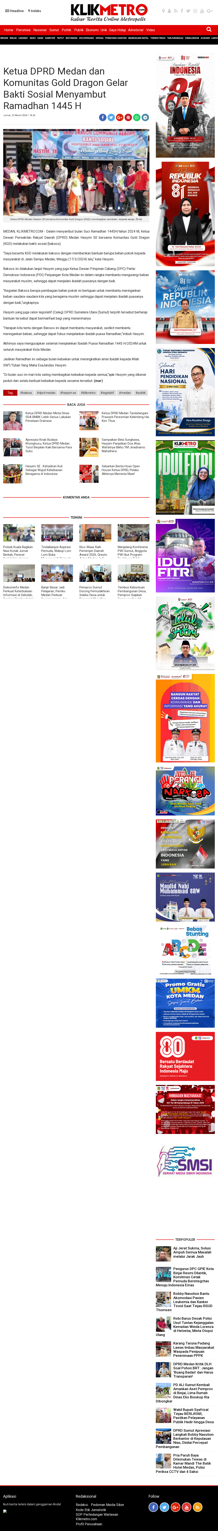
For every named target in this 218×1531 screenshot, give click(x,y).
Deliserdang (86, 38)
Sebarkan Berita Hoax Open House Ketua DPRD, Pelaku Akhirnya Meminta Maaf (121, 470)
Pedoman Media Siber (107, 1505)
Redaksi (82, 1505)
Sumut (54, 30)
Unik (104, 30)
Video (150, 30)
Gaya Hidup (117, 30)
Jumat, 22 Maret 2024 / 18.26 (19, 115)
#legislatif (107, 392)
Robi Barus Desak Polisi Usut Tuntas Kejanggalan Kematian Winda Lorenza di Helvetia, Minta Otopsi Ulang (185, 1326)
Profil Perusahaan (89, 1524)
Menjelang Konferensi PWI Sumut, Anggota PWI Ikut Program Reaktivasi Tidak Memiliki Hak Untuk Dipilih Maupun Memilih (133, 556)
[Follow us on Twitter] (164, 1507)
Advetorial (135, 30)
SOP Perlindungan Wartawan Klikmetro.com (97, 1517)
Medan (4, 38)
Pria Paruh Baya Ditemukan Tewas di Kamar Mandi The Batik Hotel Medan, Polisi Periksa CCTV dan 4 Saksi (183, 1463)
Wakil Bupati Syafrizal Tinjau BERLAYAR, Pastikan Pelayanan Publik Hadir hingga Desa (193, 1416)
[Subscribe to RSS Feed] (197, 1507)
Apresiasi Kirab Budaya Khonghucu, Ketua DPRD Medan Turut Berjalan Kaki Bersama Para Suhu (49, 445)
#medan (125, 392)
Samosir (50, 38)
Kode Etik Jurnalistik (91, 1510)
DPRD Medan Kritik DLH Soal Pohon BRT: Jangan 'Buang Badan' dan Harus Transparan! (193, 1370)
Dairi (40, 38)
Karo (33, 38)
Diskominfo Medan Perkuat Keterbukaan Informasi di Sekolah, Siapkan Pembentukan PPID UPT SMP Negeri (18, 595)
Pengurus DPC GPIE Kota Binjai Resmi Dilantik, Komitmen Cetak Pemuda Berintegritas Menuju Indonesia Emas (185, 1277)
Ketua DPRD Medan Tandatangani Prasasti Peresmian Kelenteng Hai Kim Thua (125, 417)
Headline (16, 11)
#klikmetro (88, 392)
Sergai (99, 38)
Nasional (39, 30)
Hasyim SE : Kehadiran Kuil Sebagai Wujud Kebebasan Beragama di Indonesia (44, 470)
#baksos (26, 392)
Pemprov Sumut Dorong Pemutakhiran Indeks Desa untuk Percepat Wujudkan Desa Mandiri (94, 595)
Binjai (13, 38)
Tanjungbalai (175, 38)
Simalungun (192, 38)
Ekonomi (92, 30)
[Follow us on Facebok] (153, 1507)
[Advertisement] (185, 1209)
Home (8, 30)
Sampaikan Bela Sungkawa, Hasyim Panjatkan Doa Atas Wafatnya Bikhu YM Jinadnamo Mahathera (123, 445)
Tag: (10, 392)
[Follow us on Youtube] (186, 1507)
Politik (66, 30)
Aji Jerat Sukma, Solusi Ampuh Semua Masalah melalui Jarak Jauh (192, 1252)
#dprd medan (46, 392)
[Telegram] (145, 117)
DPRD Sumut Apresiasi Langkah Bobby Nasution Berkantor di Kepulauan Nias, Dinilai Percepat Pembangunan (185, 1438)
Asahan (205, 38)
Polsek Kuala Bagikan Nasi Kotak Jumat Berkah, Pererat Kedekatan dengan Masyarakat (18, 554)
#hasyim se (68, 392)
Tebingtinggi (157, 38)
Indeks (35, 11)
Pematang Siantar (116, 38)
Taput (60, 38)
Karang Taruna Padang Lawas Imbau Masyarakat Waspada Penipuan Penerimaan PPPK (193, 1349)
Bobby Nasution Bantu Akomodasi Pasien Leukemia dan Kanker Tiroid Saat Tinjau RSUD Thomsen (184, 1301)
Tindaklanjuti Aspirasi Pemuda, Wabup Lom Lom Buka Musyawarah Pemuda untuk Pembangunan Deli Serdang (56, 556)
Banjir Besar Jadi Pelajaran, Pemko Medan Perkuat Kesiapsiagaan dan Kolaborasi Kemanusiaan (54, 596)
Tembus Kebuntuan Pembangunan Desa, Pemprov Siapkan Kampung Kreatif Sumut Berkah (132, 595)
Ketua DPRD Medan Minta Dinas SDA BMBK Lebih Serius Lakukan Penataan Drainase (48, 417)
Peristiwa (23, 30)
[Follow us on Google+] (175, 1507)
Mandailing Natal (138, 38)
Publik (79, 30)
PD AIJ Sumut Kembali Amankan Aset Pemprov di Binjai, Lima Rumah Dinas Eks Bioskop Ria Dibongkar (184, 1393)
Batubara (71, 38)
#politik (141, 392)
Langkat (23, 38)
